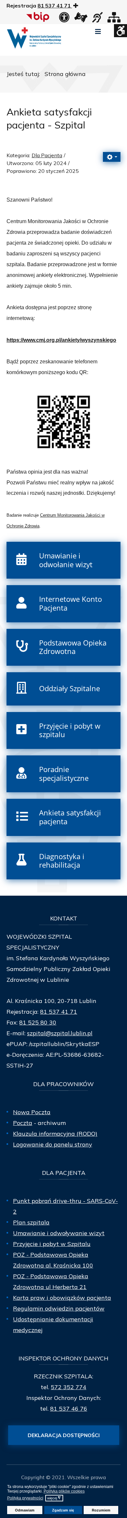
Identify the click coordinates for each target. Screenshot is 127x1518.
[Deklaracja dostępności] (64, 19)
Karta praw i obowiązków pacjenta (62, 1297)
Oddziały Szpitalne (69, 688)
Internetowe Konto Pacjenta (70, 603)
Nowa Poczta (31, 1112)
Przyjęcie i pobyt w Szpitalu (52, 1244)
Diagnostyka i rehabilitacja (61, 861)
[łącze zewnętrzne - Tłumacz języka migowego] (80, 19)
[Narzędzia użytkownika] (111, 157)
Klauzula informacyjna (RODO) (55, 1133)
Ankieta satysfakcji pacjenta (70, 817)
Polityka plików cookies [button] (64, 1491)
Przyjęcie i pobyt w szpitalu (69, 730)
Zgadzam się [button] (63, 1510)
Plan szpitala (31, 1222)
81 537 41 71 (58, 1011)
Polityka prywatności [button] (25, 1498)
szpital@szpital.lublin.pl (59, 1033)
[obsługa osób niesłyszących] (97, 19)
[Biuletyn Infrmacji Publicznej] (38, 17)
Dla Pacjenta (47, 155)
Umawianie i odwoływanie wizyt (59, 1233)
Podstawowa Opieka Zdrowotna (72, 647)
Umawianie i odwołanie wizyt (65, 560)
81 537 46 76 (68, 1408)
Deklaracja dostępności (64, 1435)
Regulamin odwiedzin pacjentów (59, 1308)
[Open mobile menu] (98, 31)
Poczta (22, 1123)
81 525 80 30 (37, 1022)
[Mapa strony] (113, 19)
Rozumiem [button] (101, 1510)
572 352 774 (68, 1387)
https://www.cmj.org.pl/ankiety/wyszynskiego (61, 340)
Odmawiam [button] (25, 1510)
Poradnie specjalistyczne (64, 774)
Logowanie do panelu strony (52, 1144)
